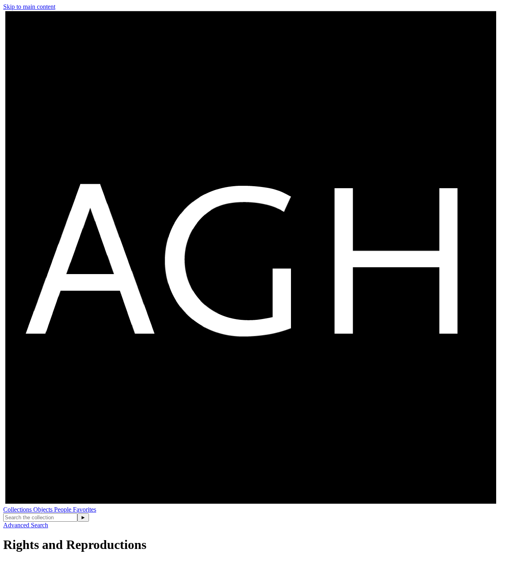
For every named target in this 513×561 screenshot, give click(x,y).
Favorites (84, 509)
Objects (43, 509)
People (63, 509)
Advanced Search (25, 525)
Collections (18, 509)
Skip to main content (29, 6)
